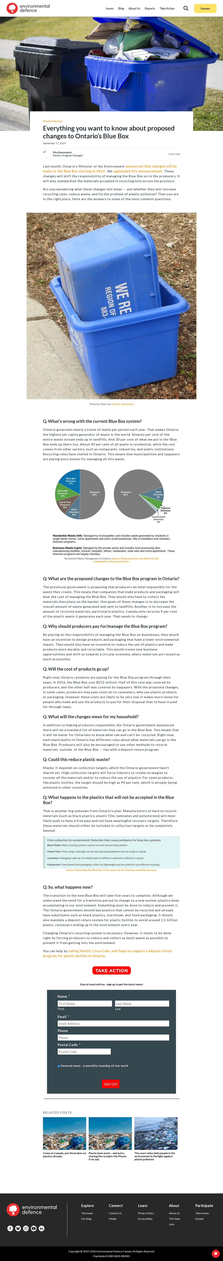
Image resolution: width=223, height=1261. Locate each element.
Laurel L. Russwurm (123, 404)
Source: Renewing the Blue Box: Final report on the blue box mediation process (111, 869)
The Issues (87, 1213)
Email (63, 1017)
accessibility (145, 1218)
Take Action (167, 8)
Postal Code (69, 1045)
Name (64, 996)
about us (174, 1213)
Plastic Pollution (53, 121)
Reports (150, 8)
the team (174, 1218)
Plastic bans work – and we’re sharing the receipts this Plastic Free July (108, 1156)
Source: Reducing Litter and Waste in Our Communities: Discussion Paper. (126, 560)
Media (112, 1218)
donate (199, 1218)
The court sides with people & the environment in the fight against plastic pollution (154, 1156)
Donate (205, 8)
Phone (63, 1031)
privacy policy (146, 1213)
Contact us (115, 1213)
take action (202, 1213)
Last (118, 1009)
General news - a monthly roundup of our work (94, 1065)
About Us (134, 8)
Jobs (171, 1224)
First (61, 1009)
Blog (121, 8)
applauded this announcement (137, 171)
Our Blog (86, 1218)
